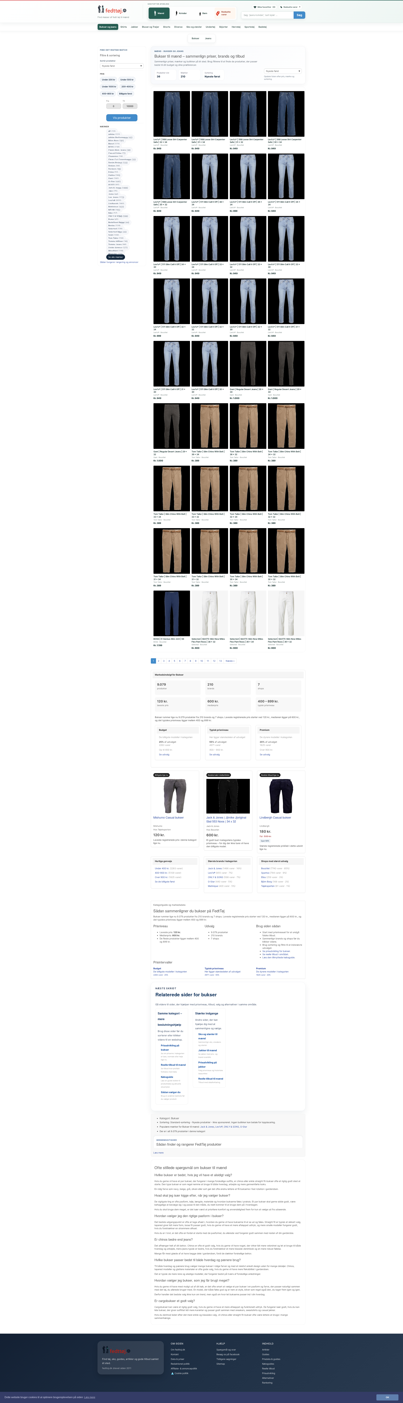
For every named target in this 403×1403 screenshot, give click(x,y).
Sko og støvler (194, 26)
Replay (114, 225)
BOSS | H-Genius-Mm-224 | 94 (168, 639)
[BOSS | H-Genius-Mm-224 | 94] (171, 613)
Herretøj (236, 26)
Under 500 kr (126, 79)
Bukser (195, 38)
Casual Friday (117, 153)
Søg (299, 15)
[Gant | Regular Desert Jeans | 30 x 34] (248, 364)
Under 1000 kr (109, 86)
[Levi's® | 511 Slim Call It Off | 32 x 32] (210, 301)
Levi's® (114, 200)
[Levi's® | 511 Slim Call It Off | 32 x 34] (171, 301)
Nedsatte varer (291, 7)
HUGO (113, 184)
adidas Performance (120, 137)
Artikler (265, 1349)
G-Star (114, 181)
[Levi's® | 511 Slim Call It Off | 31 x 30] (171, 364)
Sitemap (220, 1363)
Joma (113, 194)
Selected (115, 228)
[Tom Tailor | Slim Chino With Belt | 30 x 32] (286, 551)
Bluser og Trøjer (150, 26)
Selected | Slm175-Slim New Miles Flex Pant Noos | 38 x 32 (208, 640)
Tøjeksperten (268, 886)
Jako (112, 191)
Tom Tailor (116, 238)
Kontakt (175, 1354)
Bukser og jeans (107, 26)
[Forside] (112, 9)
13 (220, 660)
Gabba (114, 175)
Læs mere (158, 1152)
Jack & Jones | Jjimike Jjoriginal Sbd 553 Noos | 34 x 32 (226, 819)
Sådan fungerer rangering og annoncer (119, 262)
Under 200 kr (108, 79)
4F (112, 131)
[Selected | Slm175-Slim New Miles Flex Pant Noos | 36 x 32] (286, 613)
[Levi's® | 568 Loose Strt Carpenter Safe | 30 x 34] (286, 114)
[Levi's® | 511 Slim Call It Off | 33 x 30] (286, 239)
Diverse (178, 26)
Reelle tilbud (268, 1368)
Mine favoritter (266, 7)
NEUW (114, 210)
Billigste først (125, 93)
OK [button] (387, 1397)
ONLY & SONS (118, 216)
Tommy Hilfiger (118, 241)
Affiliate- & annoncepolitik (184, 1368)
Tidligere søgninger (226, 1359)
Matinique (116, 206)
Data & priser (177, 1359)
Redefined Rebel (118, 222)
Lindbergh (116, 203)
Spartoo (265, 872)
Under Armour (118, 247)
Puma (113, 219)
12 (214, 660)
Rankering (267, 1382)
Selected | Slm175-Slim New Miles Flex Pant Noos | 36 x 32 (284, 640)
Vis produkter (122, 117)
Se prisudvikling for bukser (276, 951)
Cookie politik (181, 1373)
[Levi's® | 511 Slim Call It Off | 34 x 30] (171, 239)
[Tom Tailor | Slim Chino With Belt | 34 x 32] (286, 426)
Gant (113, 178)
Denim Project (118, 162)
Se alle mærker (115, 257)
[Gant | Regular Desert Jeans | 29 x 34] (286, 364)
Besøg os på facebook (228, 1354)
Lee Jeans (116, 197)
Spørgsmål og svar (226, 1349)
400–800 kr (108, 93)
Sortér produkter (108, 61)
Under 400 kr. (162, 868)
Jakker (134, 26)
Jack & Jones (118, 188)
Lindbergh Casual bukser (275, 817)
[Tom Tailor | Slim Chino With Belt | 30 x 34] (248, 551)
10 (201, 660)
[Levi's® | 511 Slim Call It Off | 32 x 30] (248, 301)
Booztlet (265, 868)
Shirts (123, 26)
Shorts (166, 26)
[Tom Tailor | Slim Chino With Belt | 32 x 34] (248, 488)
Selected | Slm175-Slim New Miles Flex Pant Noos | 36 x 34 (246, 640)
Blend (114, 144)
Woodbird (115, 251)
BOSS (114, 147)
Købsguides (268, 1363)
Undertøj (210, 26)
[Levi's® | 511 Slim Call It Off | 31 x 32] (286, 301)
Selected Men (117, 232)
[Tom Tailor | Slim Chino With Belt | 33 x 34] (171, 488)
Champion (115, 156)
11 (208, 660)
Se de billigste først (165, 881)
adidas (114, 134)
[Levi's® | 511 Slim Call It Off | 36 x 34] (248, 176)
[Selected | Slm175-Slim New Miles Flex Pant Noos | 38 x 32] (210, 613)
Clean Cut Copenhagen (122, 159)
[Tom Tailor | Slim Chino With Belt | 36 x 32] (248, 426)
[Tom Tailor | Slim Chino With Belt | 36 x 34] (210, 426)
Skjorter (223, 26)
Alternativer (268, 1378)
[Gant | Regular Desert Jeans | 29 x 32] (171, 426)
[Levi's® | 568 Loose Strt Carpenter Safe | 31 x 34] (210, 114)
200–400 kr (127, 86)
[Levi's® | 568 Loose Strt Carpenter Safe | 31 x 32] (248, 114)
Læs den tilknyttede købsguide (278, 957)
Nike (112, 213)
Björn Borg (116, 140)
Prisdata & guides (271, 1359)
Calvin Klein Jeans (119, 150)
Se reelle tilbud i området (275, 954)
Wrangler (115, 254)
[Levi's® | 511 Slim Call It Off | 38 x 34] (210, 176)
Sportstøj (249, 26)
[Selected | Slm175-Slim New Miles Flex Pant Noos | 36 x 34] (248, 613)
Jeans (208, 38)
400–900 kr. (161, 872)
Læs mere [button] (89, 1397)
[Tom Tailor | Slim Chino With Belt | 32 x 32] (286, 488)
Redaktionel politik (180, 1363)
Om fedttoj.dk (178, 1349)
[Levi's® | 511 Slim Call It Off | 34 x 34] (286, 176)
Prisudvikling (268, 1373)
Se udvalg (164, 754)
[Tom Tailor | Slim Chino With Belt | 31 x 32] (210, 551)
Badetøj (262, 26)
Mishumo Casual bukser (168, 817)
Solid (113, 235)
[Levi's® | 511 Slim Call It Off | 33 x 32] (248, 239)
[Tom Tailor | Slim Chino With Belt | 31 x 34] (171, 551)
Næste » (230, 660)
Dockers (114, 169)
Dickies (114, 166)
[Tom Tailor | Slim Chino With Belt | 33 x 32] (210, 488)
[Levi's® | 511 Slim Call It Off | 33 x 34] (210, 239)
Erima (113, 172)
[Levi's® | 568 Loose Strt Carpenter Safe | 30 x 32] (171, 176)
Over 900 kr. (161, 877)
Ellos (263, 877)
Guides (265, 1354)
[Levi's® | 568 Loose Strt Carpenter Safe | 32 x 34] (171, 114)
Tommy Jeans (117, 244)
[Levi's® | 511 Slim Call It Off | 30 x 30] (210, 364)
